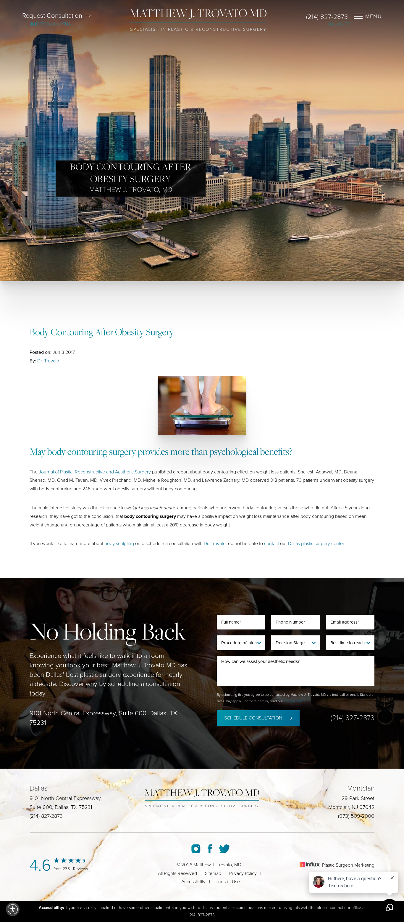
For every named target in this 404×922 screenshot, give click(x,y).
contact (271, 544)
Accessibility (193, 882)
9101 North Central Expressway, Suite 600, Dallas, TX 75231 (103, 718)
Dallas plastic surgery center (316, 544)
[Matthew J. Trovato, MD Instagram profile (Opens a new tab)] (195, 848)
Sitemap (213, 873)
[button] (13, 909)
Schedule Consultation (253, 718)
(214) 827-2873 (327, 17)
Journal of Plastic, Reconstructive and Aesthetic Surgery (95, 472)
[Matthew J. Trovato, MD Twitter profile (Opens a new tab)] (224, 848)
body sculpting (119, 544)
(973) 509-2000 (356, 816)
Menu (373, 16)
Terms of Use (227, 882)
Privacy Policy (294, 701)
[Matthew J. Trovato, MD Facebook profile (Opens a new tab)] (210, 848)
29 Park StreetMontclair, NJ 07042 (351, 802)
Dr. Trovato (48, 361)
